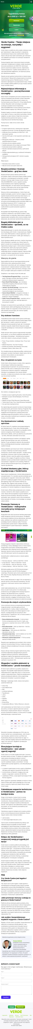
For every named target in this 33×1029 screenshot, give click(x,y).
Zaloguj (12, 1007)
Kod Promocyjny (24, 1015)
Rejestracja (20, 1007)
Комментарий (5, 984)
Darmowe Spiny (19, 1016)
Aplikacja (11, 1015)
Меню (2, 1)
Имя (2, 971)
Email (2, 977)
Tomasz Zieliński (17, 941)
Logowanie (4, 1015)
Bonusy (17, 1015)
